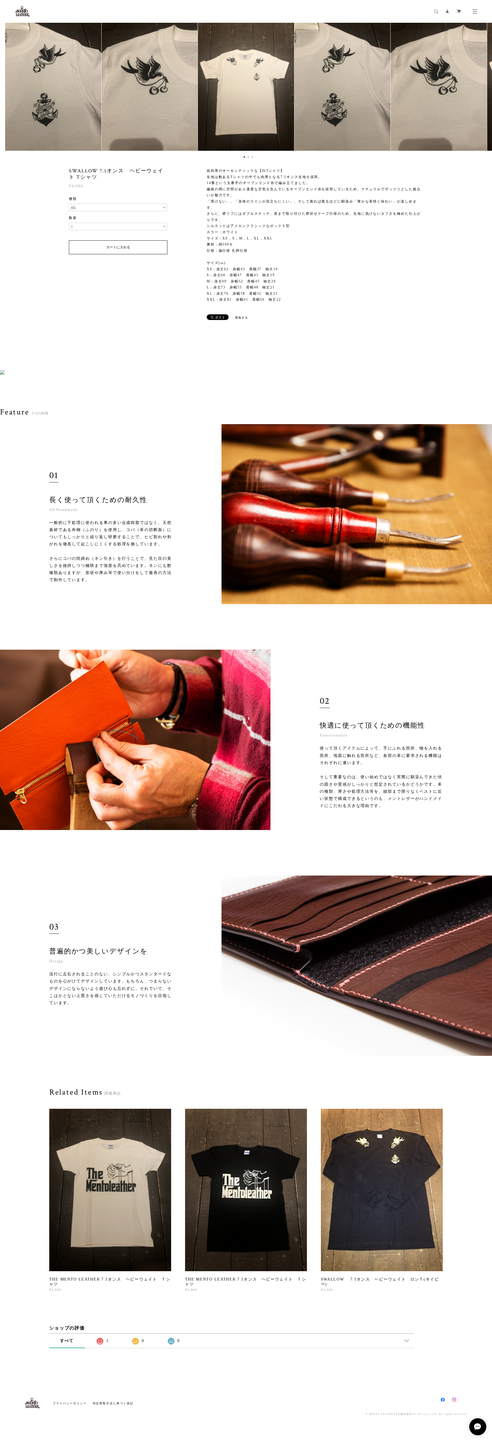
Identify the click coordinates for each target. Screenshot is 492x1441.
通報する (242, 317)
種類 (73, 199)
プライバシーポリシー (70, 1403)
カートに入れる (118, 247)
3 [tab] (250, 155)
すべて (67, 1341)
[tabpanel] (246, 87)
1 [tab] (242, 155)
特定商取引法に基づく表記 (113, 1403)
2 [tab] (246, 155)
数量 (73, 218)
